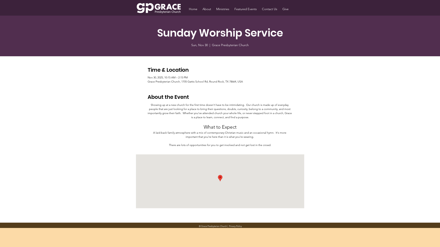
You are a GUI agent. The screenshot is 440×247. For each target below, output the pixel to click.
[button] (207, 9)
